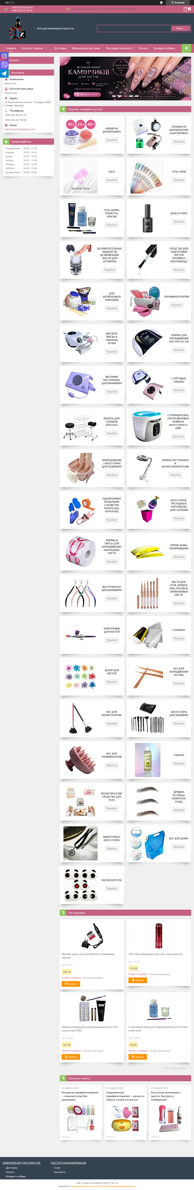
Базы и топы (179, 213)
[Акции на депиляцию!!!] (80, 135)
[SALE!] (80, 177)
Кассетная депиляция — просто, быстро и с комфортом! (166, 1096)
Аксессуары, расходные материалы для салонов (179, 505)
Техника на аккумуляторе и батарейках (179, 130)
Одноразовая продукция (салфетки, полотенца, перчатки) (111, 505)
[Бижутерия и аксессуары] (80, 843)
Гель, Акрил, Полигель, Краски (112, 213)
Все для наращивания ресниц (179, 671)
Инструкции (11, 60)
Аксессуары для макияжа (178, 713)
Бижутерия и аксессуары (111, 838)
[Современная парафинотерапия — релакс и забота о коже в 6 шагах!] (125, 1118)
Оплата (143, 48)
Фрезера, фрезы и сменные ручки (112, 338)
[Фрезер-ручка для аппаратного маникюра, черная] (92, 935)
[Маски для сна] (80, 885)
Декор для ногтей (112, 672)
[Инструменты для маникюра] (80, 593)
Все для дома (178, 838)
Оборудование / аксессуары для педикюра (112, 463)
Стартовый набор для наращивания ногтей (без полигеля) (158, 1028)
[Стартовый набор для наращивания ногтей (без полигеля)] (159, 1008)
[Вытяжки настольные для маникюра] (80, 385)
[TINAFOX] (148, 760)
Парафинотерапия (176, 296)
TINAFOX (179, 755)
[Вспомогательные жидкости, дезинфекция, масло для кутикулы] (78, 260)
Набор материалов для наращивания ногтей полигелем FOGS (89, 1028)
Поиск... (180, 28)
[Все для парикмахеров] (80, 760)
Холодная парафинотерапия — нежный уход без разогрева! (80, 1096)
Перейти (111, 140)
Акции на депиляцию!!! (111, 130)
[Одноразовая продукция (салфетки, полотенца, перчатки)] (80, 510)
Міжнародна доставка (86, 48)
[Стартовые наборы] (148, 385)
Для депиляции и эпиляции (112, 296)
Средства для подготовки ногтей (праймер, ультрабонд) (178, 255)
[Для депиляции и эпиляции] (80, 302)
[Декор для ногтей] (80, 677)
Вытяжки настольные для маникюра (112, 380)
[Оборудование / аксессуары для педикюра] (80, 468)
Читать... (67, 1136)
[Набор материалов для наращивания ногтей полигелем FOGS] (92, 1008)
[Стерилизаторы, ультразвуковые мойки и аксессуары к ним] (147, 427)
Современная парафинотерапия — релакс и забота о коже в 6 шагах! (125, 1096)
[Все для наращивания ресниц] (148, 677)
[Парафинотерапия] (145, 302)
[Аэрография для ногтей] (80, 635)
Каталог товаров (32, 48)
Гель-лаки (179, 171)
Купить (72, 983)
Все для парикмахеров (112, 755)
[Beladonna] (18, 28)
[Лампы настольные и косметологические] (144, 468)
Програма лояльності (119, 48)
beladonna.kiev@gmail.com (20, 129)
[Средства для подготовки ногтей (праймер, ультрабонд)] (148, 260)
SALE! (111, 171)
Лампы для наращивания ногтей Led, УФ (179, 338)
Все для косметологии (112, 713)
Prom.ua (114, 1183)
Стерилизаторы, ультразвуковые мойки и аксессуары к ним (178, 422)
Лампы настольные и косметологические (175, 463)
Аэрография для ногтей (112, 630)
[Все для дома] (148, 843)
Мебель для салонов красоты (112, 421)
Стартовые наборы (178, 380)
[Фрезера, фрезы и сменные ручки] (80, 343)
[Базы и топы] (148, 218)
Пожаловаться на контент (85, 1186)
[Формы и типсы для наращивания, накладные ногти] (80, 552)
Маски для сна (112, 880)
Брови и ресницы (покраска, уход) (179, 796)
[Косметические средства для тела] (80, 802)
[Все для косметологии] (80, 718)
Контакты (60, 1172)
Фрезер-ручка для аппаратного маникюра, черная (88, 955)
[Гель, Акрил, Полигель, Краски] (80, 218)
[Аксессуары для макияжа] (148, 718)
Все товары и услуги (175, 1068)
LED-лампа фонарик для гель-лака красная (155, 953)
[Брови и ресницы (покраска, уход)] (148, 802)
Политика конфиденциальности (118, 1186)
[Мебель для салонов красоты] (80, 427)
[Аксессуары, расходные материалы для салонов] (148, 510)
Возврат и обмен (164, 48)
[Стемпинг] (148, 635)
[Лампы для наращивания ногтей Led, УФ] (148, 343)
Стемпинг (178, 630)
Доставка (60, 48)
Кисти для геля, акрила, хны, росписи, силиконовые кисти (179, 588)
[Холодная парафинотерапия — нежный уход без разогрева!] (81, 1118)
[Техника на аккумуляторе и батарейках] (148, 135)
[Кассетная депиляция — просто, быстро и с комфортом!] (170, 1118)
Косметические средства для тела (111, 796)
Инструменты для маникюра (112, 588)
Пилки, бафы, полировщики (178, 547)
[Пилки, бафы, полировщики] (148, 552)
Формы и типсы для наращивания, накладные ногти (112, 547)
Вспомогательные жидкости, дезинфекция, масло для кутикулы (109, 255)
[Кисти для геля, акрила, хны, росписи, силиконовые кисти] (148, 593)
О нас (57, 1167)
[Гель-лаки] (148, 177)
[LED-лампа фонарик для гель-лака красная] (159, 935)
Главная (11, 48)
